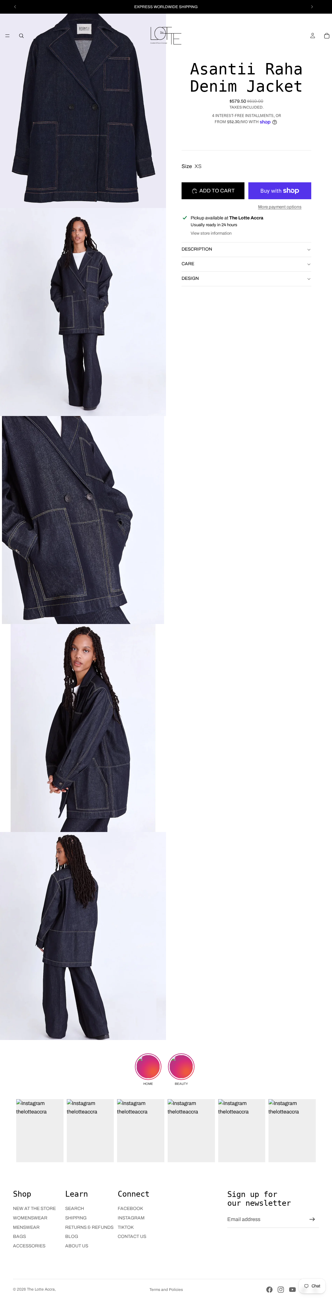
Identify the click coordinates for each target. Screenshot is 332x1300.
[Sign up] (312, 1219)
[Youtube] (292, 1290)
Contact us (132, 1236)
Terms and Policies (166, 1289)
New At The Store (34, 1208)
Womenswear (30, 1218)
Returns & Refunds (89, 1227)
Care (188, 263)
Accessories (29, 1245)
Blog (71, 1236)
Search (74, 1208)
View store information (211, 233)
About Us (76, 1245)
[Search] (21, 36)
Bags (19, 1236)
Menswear (26, 1227)
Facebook (130, 1208)
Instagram (131, 1218)
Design (190, 278)
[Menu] (7, 35)
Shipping (76, 1218)
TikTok (126, 1227)
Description (197, 249)
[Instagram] (281, 1290)
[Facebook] (269, 1290)
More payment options (280, 206)
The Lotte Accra (41, 1289)
